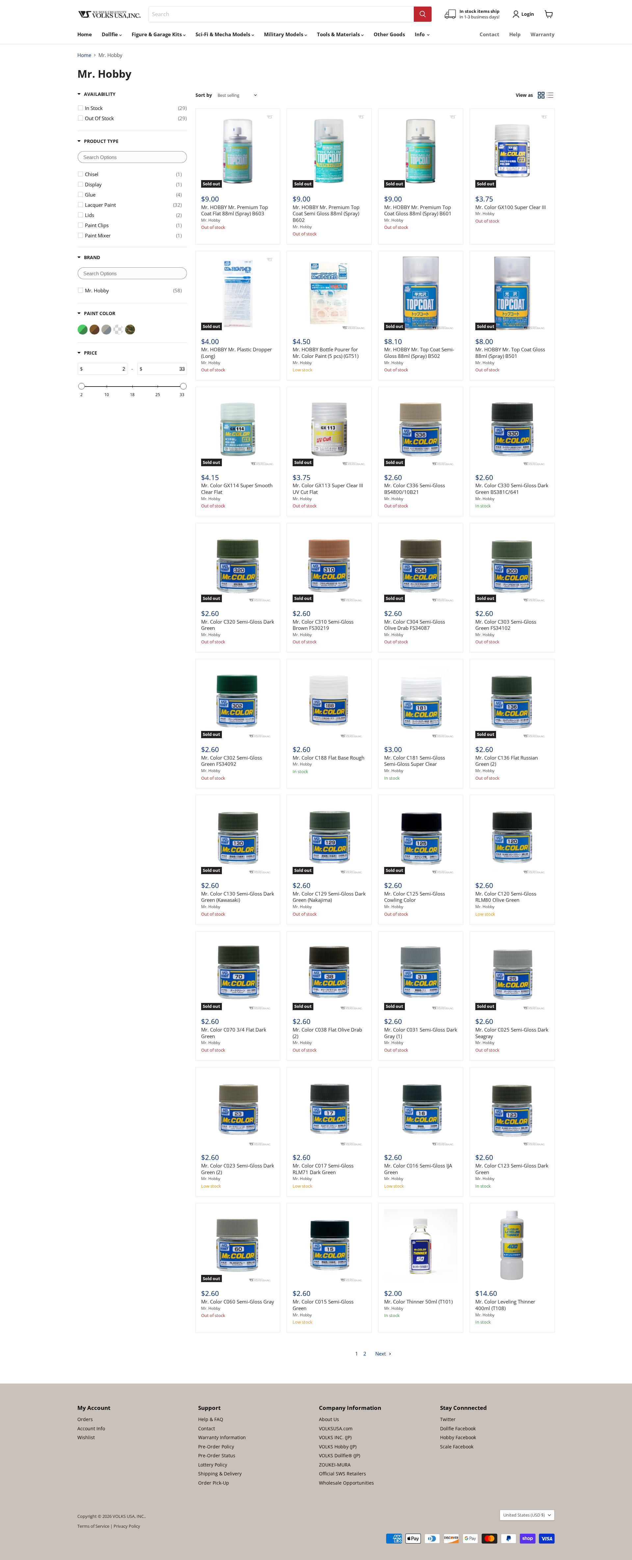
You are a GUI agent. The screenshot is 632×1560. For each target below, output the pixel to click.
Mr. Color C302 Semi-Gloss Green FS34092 (231, 760)
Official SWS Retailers (342, 1473)
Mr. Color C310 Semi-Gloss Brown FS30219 (323, 625)
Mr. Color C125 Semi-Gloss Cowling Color (414, 896)
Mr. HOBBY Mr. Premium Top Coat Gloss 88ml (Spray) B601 (418, 210)
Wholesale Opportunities (346, 1483)
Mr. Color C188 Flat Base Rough (328, 757)
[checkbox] (136, 108)
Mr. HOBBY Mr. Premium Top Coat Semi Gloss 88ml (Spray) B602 (326, 213)
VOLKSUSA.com (336, 1428)
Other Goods (389, 34)
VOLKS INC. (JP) (335, 1437)
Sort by (204, 95)
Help (515, 34)
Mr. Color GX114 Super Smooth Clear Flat (237, 488)
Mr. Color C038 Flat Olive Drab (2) (327, 1032)
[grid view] (541, 95)
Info (420, 34)
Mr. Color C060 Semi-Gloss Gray (237, 1301)
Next (381, 1353)
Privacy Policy (127, 1526)
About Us (329, 1419)
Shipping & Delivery (220, 1473)
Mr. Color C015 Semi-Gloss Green (323, 1304)
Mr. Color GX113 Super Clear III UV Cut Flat (328, 488)
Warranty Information (222, 1437)
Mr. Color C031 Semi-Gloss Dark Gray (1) (420, 1032)
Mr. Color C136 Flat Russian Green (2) (506, 760)
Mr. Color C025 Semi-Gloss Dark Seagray (511, 1032)
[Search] (423, 14)
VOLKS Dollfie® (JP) (339, 1455)
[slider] (81, 386)
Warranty (543, 34)
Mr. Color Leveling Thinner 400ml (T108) (505, 1304)
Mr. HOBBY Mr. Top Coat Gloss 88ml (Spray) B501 (510, 352)
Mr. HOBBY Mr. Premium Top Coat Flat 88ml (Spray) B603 (234, 210)
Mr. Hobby (210, 220)
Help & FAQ (210, 1419)
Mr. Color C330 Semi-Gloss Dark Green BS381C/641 (511, 488)
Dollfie (110, 34)
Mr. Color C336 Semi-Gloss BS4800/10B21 (414, 488)
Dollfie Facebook (458, 1428)
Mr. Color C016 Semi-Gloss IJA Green (418, 1168)
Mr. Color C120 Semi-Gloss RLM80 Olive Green (505, 896)
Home (84, 34)
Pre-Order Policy (216, 1446)
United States (524, 1515)
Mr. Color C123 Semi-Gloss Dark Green (511, 1168)
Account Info (91, 1428)
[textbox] (132, 157)
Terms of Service (93, 1526)
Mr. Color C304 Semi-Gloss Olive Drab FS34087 (414, 625)
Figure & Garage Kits (157, 34)
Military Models (284, 34)
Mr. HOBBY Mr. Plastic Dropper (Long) (236, 352)
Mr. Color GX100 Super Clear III (510, 207)
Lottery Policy (212, 1465)
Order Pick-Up (213, 1483)
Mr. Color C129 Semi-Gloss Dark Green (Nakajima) (329, 896)
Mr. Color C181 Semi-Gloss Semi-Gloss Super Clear (414, 760)
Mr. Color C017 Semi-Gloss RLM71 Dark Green (323, 1168)
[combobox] (281, 14)
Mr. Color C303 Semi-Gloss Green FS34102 (505, 625)
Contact (489, 34)
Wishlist (86, 1437)
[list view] (550, 95)
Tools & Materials (339, 34)
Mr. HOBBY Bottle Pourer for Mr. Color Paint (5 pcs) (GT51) (325, 352)
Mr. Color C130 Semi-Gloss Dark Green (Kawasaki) (237, 896)
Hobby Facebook (458, 1437)
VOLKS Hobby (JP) (337, 1446)
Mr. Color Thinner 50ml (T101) (418, 1301)
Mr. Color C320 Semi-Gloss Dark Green (237, 625)
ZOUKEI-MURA (335, 1465)
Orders (85, 1419)
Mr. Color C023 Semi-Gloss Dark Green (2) (237, 1168)
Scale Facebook (456, 1446)
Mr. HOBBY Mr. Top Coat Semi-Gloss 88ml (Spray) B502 (419, 352)
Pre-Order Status (216, 1455)
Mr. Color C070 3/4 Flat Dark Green (233, 1032)
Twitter (448, 1419)
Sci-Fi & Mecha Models (223, 34)
